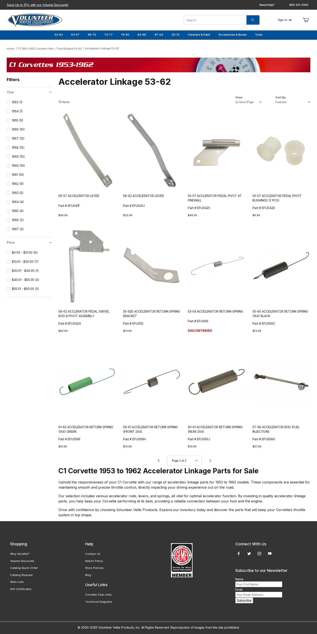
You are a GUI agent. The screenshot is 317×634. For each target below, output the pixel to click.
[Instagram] (259, 553)
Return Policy (94, 561)
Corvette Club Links (98, 594)
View (238, 97)
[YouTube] (269, 553)
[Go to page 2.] (210, 460)
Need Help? (267, 4)
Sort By (280, 97)
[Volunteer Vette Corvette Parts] (35, 19)
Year (10, 92)
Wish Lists (17, 582)
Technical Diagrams (98, 601)
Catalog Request (21, 575)
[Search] (252, 20)
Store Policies (94, 567)
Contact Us (92, 553)
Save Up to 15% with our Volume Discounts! (37, 5)
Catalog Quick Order (24, 567)
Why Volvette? (19, 553)
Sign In (282, 20)
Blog (88, 575)
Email (238, 589)
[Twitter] (249, 553)
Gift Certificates (20, 589)
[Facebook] (238, 553)
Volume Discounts (22, 561)
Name (239, 579)
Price (11, 242)
